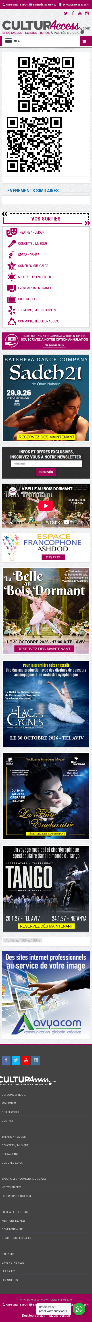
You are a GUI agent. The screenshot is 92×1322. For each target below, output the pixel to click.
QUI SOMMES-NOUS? (14, 1094)
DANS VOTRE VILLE (13, 1262)
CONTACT (7, 1120)
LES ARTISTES (10, 1280)
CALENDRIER (9, 1254)
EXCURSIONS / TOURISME (17, 1196)
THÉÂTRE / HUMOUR (14, 1136)
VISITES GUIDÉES (11, 1187)
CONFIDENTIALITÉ (12, 1229)
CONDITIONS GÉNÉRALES (16, 1238)
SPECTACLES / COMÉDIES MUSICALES (24, 1178)
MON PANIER (9, 1103)
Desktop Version (33, 1315)
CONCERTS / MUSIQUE (15, 1145)
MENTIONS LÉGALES (13, 1220)
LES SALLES (8, 1271)
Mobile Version (59, 1315)
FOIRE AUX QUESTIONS (15, 1212)
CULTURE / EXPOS (12, 1162)
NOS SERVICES (10, 1112)
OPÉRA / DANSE (11, 1154)
